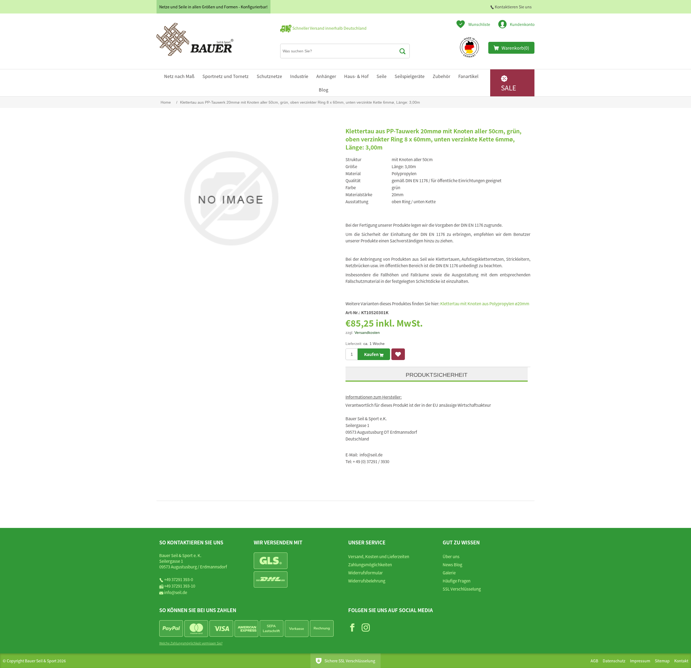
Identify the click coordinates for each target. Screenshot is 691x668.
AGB (594, 661)
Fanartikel (468, 76)
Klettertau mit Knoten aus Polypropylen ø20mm (484, 303)
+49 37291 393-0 (178, 579)
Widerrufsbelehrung (366, 581)
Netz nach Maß (179, 76)
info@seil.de (175, 592)
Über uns (451, 556)
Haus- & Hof (356, 76)
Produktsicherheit (437, 375)
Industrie (299, 76)
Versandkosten (367, 332)
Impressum (640, 661)
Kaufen (372, 354)
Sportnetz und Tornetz (225, 76)
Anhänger (326, 76)
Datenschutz (614, 661)
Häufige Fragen (456, 581)
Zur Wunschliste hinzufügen (398, 354)
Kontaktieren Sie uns (513, 6)
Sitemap (662, 661)
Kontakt (681, 661)
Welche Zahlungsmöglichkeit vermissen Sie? (190, 643)
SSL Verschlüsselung (462, 589)
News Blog (452, 564)
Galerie (449, 572)
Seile (382, 76)
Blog (323, 89)
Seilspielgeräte (410, 76)
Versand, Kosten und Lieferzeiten (378, 556)
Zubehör (441, 76)
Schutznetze (269, 76)
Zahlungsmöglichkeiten (370, 564)
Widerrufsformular (365, 572)
